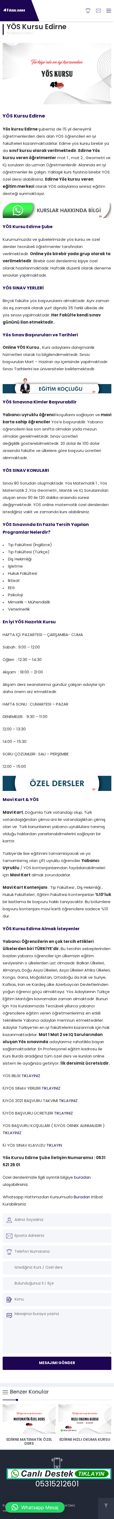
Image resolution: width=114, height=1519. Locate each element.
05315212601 (57, 1484)
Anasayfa (14, 33)
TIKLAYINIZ (30, 1076)
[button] (35, 1507)
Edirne (28, 33)
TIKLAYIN (53, 1146)
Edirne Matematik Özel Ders (29, 1442)
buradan (82, 1178)
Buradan (82, 1197)
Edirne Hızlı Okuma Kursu (84, 1440)
